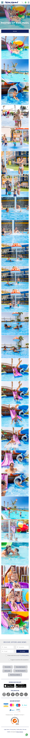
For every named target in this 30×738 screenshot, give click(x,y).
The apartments (21, 667)
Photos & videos (15, 675)
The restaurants (20, 671)
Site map (24, 729)
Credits (8, 731)
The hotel (8, 667)
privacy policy (25, 655)
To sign (22, 651)
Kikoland (7, 671)
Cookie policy (19, 729)
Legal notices (7, 729)
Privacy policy (13, 729)
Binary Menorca (20, 731)
